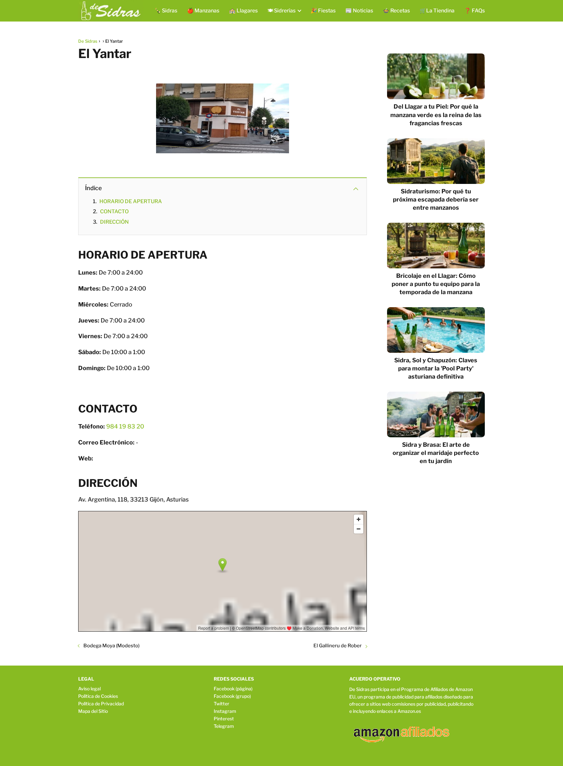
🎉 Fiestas (323, 11)
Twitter (221, 703)
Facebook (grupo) (232, 696)
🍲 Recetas (396, 11)
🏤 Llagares (243, 11)
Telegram (224, 726)
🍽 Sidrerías (281, 11)
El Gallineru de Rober (337, 646)
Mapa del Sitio (93, 711)
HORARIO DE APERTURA (130, 201)
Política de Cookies (98, 696)
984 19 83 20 (125, 426)
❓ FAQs (474, 11)
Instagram (225, 711)
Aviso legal (89, 688)
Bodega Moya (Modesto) (111, 646)
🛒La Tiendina (437, 11)
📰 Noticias (359, 11)
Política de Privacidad (101, 703)
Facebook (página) (233, 688)
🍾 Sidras (165, 11)
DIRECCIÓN (114, 222)
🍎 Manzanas (203, 11)
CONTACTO (114, 211)
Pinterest (224, 718)
